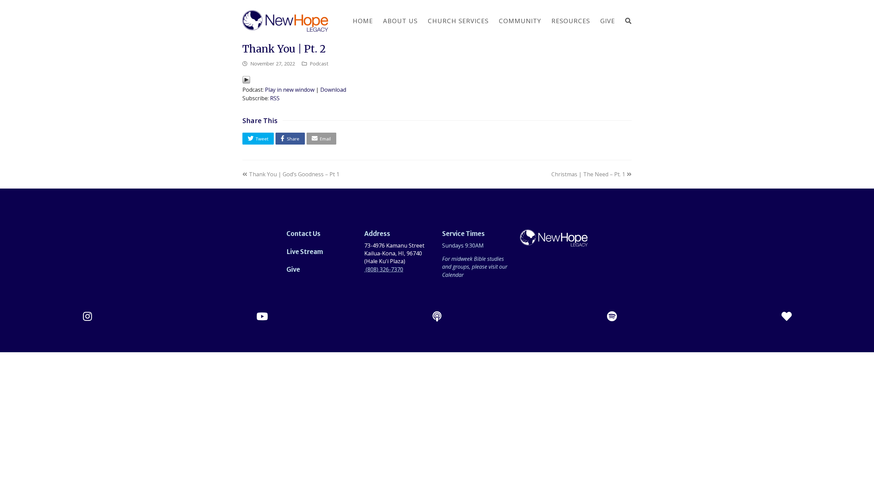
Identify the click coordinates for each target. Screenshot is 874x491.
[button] (258, 139)
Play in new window (289, 89)
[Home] (554, 242)
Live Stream (304, 252)
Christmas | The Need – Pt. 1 (588, 174)
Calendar (453, 275)
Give (293, 269)
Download (333, 89)
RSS (275, 98)
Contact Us (303, 234)
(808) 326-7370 (383, 269)
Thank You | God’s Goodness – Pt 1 (294, 174)
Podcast (319, 63)
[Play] (246, 82)
